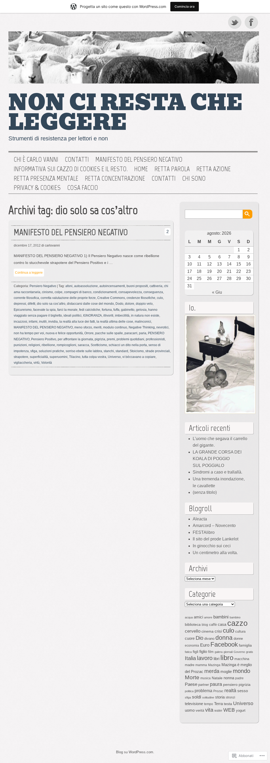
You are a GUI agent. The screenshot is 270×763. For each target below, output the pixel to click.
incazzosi (20, 321)
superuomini (59, 357)
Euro (204, 645)
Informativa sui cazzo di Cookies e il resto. (71, 169)
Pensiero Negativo (43, 286)
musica (205, 678)
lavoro (205, 658)
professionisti (155, 339)
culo (160, 298)
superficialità (39, 357)
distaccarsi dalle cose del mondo (90, 304)
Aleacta (200, 519)
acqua (189, 617)
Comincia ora (185, 6)
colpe (58, 292)
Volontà (46, 363)
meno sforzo (83, 327)
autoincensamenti (112, 286)
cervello (192, 631)
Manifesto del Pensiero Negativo (138, 159)
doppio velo (144, 304)
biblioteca (193, 624)
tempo (208, 704)
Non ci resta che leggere (125, 112)
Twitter (235, 22)
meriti (98, 327)
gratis (249, 651)
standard (121, 351)
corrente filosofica (26, 298)
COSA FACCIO (82, 187)
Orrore (89, 333)
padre (239, 678)
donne (238, 639)
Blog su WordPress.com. (135, 752)
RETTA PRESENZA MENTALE (46, 178)
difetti (31, 304)
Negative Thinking (142, 327)
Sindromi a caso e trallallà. (217, 472)
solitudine (208, 697)
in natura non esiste (145, 315)
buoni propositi (137, 286)
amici (198, 617)
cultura (240, 631)
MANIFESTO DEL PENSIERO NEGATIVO (71, 232)
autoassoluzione (86, 286)
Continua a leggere (29, 272)
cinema (207, 631)
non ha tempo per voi (29, 333)
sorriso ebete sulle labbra (84, 351)
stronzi (230, 697)
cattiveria (156, 286)
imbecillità (122, 315)
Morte (192, 677)
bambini (221, 616)
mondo (241, 671)
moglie (226, 671)
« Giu (217, 292)
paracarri (130, 333)
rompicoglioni (66, 345)
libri (216, 658)
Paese (191, 684)
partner (203, 685)
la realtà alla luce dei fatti (77, 321)
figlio (203, 651)
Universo (114, 357)
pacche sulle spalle (109, 333)
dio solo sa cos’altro (51, 304)
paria (142, 333)
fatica (188, 651)
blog (205, 625)
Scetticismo (99, 345)
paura (216, 684)
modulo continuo (115, 327)
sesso (242, 690)
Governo (239, 651)
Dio (199, 638)
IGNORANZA (92, 315)
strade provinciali (157, 351)
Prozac (218, 691)
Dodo (119, 304)
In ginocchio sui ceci (212, 546)
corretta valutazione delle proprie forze (68, 298)
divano (209, 639)
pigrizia (100, 339)
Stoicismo (137, 351)
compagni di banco (77, 292)
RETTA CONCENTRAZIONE (115, 178)
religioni (34, 345)
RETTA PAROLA (172, 169)
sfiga (33, 351)
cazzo (237, 623)
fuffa (116, 310)
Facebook (252, 22)
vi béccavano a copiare (139, 357)
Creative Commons (111, 298)
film (211, 652)
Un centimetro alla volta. (215, 552)
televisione (194, 704)
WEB (229, 710)
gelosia (141, 310)
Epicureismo (23, 310)
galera (219, 651)
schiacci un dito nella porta (128, 345)
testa (228, 704)
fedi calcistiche (89, 310)
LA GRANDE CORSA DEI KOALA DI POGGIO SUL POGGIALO (217, 459)
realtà (230, 690)
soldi (196, 697)
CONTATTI (164, 178)
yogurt (240, 710)
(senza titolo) (205, 492)
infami (33, 321)
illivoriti (108, 315)
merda (211, 671)
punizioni (20, 345)
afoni (69, 286)
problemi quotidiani (130, 339)
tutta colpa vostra (94, 357)
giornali (228, 651)
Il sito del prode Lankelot (215, 539)
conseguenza (153, 292)
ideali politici (72, 315)
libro (226, 657)
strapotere (21, 357)
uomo (190, 710)
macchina (241, 659)
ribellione (48, 345)
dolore (129, 304)
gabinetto (127, 310)
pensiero (230, 684)
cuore (190, 638)
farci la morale (67, 310)
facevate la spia (44, 310)
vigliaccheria (23, 363)
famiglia (245, 645)
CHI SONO (194, 178)
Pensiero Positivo (43, 339)
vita (209, 710)
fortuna (107, 310)
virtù (36, 363)
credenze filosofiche (141, 298)
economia (192, 645)
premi (111, 339)
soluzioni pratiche (51, 351)
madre (189, 665)
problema (203, 690)
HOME (141, 169)
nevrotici (162, 327)
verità (200, 710)
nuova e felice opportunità (64, 333)
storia (220, 697)
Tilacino (74, 357)
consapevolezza (130, 292)
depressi (20, 304)
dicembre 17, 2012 (27, 245)
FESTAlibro (204, 532)
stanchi (109, 351)
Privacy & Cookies (37, 187)
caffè (213, 625)
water (218, 710)
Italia (190, 658)
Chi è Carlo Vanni (36, 159)
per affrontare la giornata (75, 339)
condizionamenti (105, 292)
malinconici (143, 321)
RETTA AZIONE (213, 169)
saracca (83, 345)
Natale (217, 678)
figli (195, 651)
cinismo (47, 292)
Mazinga (214, 665)
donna (224, 637)
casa (222, 624)
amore (208, 617)
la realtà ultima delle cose (115, 321)
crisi (218, 631)
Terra (218, 703)
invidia (53, 321)
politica (189, 691)
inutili (43, 321)
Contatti (77, 159)
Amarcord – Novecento (214, 525)
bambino (235, 617)
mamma (201, 665)
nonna (229, 678)
